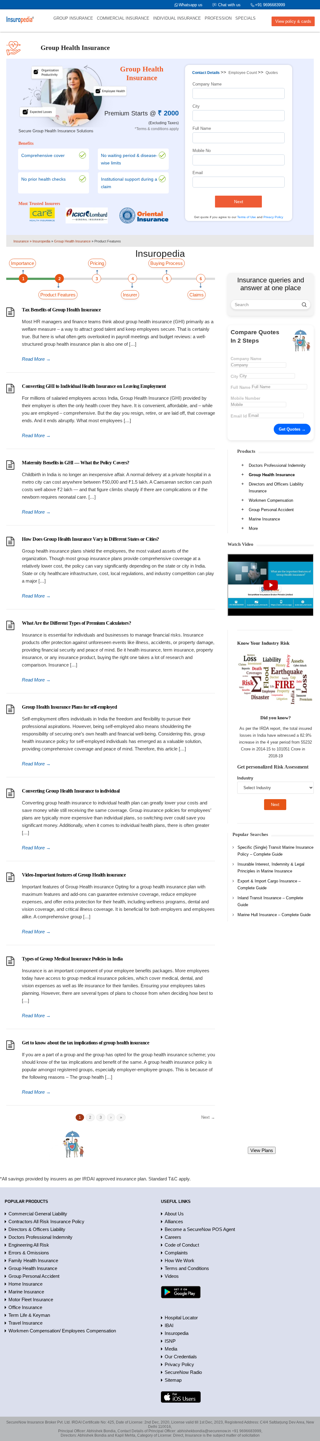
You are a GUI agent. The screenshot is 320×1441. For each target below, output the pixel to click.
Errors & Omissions (28, 1252)
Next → (208, 1117)
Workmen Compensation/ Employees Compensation (62, 1330)
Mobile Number (245, 398)
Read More (36, 359)
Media (171, 1348)
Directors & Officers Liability (36, 1229)
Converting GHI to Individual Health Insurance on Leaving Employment (94, 386)
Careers (173, 1237)
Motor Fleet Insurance (30, 1299)
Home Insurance (25, 1284)
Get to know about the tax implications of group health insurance (85, 1042)
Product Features (58, 294)
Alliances (174, 1221)
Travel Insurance (25, 1323)
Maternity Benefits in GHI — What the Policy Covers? (75, 462)
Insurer (130, 294)
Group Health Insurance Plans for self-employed (69, 707)
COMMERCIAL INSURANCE (123, 18)
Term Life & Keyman (29, 1315)
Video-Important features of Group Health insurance (74, 874)
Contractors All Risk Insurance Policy (46, 1221)
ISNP (170, 1341)
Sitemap (173, 1380)
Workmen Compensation (271, 500)
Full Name (201, 128)
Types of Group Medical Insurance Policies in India (72, 958)
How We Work (179, 1260)
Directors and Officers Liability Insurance (276, 487)
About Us (174, 1213)
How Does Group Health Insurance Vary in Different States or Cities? (90, 539)
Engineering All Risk (28, 1245)
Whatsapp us (190, 4)
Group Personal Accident (271, 509)
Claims (196, 294)
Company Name (207, 84)
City (196, 106)
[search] (304, 304)
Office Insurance (25, 1307)
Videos (172, 1276)
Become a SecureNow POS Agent (200, 1229)
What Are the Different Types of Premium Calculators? (76, 623)
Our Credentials (181, 1356)
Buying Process (166, 263)
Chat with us (229, 4)
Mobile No (201, 150)
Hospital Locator (181, 1317)
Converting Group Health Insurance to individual (71, 791)
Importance (22, 263)
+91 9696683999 (270, 4)
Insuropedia (176, 1333)
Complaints (176, 1252)
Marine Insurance (264, 519)
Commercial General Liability (37, 1213)
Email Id (239, 416)
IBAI (169, 1325)
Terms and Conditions (187, 1268)
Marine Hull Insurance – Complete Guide (274, 914)
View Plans (261, 1150)
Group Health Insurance (272, 474)
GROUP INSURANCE (73, 18)
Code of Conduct (182, 1245)
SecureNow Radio (183, 1372)
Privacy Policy (273, 217)
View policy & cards (293, 21)
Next (238, 201)
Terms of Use (246, 217)
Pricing (97, 263)
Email (197, 172)
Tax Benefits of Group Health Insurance (61, 309)
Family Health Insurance (33, 1260)
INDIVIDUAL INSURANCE (177, 18)
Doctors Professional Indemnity (277, 465)
